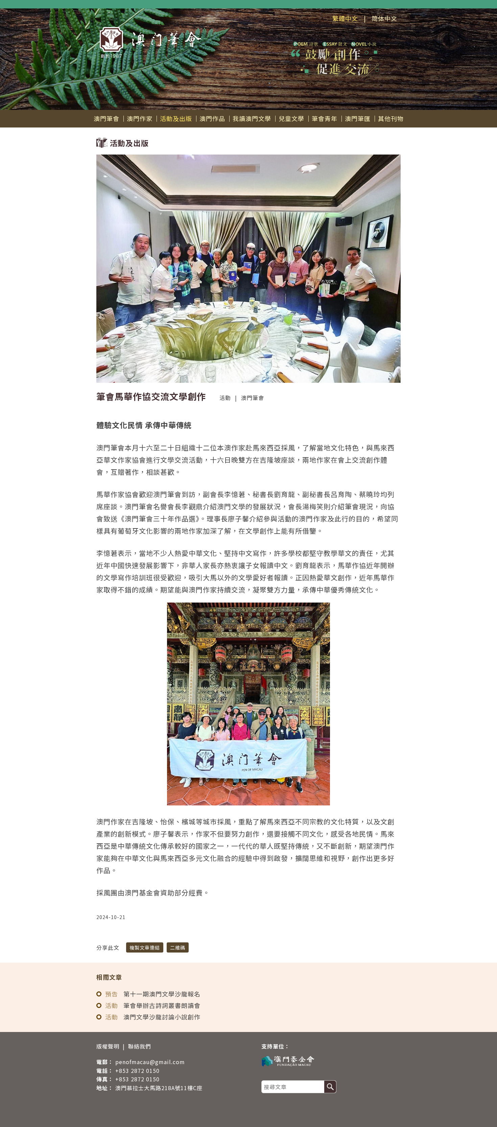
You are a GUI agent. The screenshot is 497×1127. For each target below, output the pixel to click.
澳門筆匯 (358, 118)
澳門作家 (139, 118)
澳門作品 (212, 118)
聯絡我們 (139, 1046)
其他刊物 (391, 118)
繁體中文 (345, 18)
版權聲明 (107, 1046)
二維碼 (177, 947)
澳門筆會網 (150, 42)
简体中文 (384, 18)
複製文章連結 (144, 947)
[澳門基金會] (327, 1060)
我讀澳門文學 (252, 118)
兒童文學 (291, 118)
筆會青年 (324, 118)
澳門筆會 (106, 118)
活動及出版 (176, 118)
